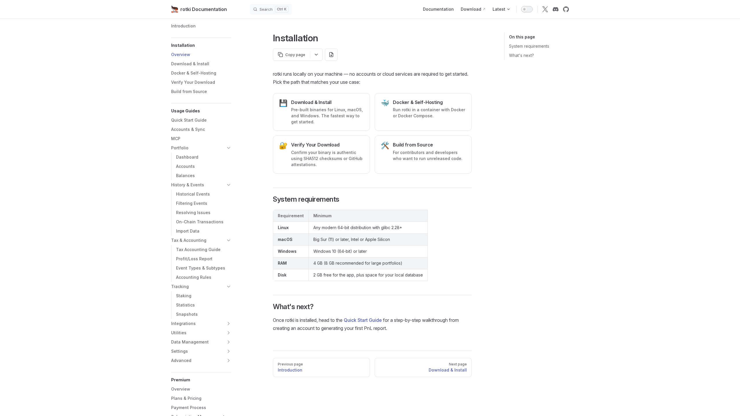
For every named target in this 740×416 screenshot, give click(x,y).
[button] (201, 45)
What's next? (521, 55)
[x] (545, 9)
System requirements (529, 46)
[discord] (555, 9)
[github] (566, 9)
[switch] (527, 9)
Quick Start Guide (363, 320)
